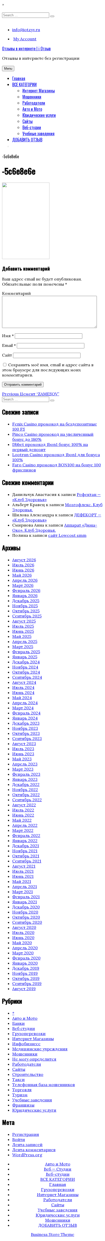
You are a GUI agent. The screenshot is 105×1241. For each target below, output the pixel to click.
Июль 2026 (23, 564)
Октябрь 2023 (26, 733)
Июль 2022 (23, 809)
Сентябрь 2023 (27, 738)
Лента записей (27, 1144)
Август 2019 (24, 988)
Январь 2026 (24, 595)
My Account (24, 38)
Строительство (27, 1074)
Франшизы (23, 1105)
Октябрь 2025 (26, 610)
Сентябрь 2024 (27, 677)
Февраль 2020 (26, 957)
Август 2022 (24, 804)
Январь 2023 (24, 779)
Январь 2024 (25, 718)
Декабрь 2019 (25, 968)
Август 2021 (23, 866)
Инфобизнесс (26, 1043)
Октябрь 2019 (26, 978)
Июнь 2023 (23, 753)
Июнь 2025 (23, 631)
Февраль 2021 (26, 896)
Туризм (20, 1094)
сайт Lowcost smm (67, 535)
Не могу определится (34, 1059)
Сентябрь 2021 (26, 860)
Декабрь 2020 (26, 906)
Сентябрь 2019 (27, 983)
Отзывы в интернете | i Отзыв (26, 48)
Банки (18, 1023)
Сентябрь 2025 (27, 615)
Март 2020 (23, 952)
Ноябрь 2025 (25, 605)
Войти (18, 1139)
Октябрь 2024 (26, 672)
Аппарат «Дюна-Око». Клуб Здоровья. (54, 527)
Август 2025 (24, 621)
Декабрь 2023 (26, 723)
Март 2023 (22, 769)
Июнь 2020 (23, 937)
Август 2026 (24, 559)
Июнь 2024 (23, 692)
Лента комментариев (34, 1149)
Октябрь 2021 (25, 855)
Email (9, 345)
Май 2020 (22, 942)
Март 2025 (22, 646)
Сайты (27, 121)
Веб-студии (31, 127)
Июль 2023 (23, 748)
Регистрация (25, 1134)
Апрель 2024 (25, 702)
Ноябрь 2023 (25, 728)
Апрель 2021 (24, 886)
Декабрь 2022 (26, 784)
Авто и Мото (32, 109)
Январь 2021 (24, 901)
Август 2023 (24, 743)
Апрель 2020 (25, 947)
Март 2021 (22, 891)
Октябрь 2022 (26, 794)
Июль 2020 (23, 932)
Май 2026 (22, 575)
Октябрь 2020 (26, 917)
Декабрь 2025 (25, 600)
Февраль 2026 (26, 590)
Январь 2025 (24, 656)
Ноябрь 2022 (25, 789)
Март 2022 (22, 830)
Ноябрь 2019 (25, 973)
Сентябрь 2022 (27, 799)
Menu (8, 68)
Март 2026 (22, 585)
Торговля (22, 1089)
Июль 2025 (23, 626)
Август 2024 (24, 682)
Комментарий (16, 293)
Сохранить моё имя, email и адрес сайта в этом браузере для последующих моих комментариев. (48, 370)
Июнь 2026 (23, 570)
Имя (8, 335)
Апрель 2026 (24, 580)
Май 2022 (22, 820)
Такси (18, 1079)
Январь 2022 (24, 840)
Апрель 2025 (24, 641)
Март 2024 (23, 707)
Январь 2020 (25, 963)
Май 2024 (22, 697)
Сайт (7, 355)
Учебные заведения (38, 133)
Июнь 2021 (23, 876)
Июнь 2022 (23, 815)
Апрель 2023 (24, 763)
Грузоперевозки (29, 1033)
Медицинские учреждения (40, 1048)
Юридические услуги (39, 115)
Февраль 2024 (26, 712)
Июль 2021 (23, 871)
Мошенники (31, 97)
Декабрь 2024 (26, 661)
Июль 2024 (23, 687)
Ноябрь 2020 (25, 912)
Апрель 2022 (24, 825)
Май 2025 (21, 636)
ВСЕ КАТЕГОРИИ (24, 84)
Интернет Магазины (38, 91)
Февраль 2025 (26, 651)
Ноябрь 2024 (25, 667)
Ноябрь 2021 (24, 850)
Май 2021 (21, 881)
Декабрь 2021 (25, 845)
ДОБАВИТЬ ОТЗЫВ (27, 140)
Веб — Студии (57, 1169)
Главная (18, 78)
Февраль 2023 (26, 774)
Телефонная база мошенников (43, 1084)
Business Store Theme (52, 1234)
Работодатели (33, 103)
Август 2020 (24, 927)
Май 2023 (22, 758)
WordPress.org (27, 1154)
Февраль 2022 (26, 835)
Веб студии (23, 1028)
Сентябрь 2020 (27, 922)
